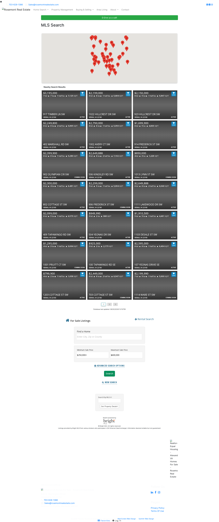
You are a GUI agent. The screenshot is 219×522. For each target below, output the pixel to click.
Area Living (102, 9)
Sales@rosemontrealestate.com (43, 4)
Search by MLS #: (105, 397)
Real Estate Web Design (127, 519)
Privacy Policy (157, 508)
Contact (125, 9)
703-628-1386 (16, 4)
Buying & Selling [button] (84, 9)
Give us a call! (110, 17)
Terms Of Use (157, 511)
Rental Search (145, 319)
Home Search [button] (40, 9)
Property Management (62, 9)
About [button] (113, 9)
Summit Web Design (146, 519)
